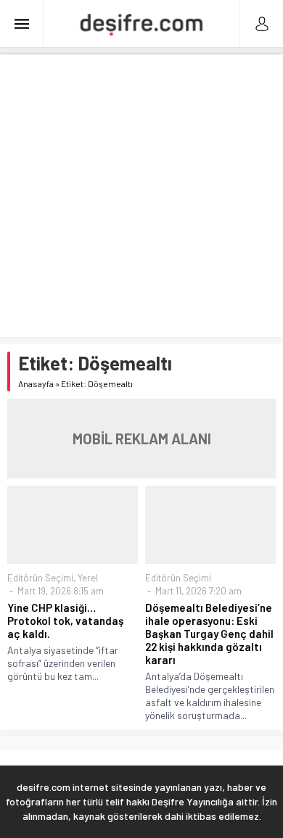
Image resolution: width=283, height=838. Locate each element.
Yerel (88, 578)
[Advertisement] (141, 195)
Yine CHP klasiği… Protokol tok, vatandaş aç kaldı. (65, 620)
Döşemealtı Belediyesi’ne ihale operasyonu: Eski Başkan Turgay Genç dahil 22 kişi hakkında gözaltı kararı (209, 633)
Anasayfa (36, 383)
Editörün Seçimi (40, 578)
